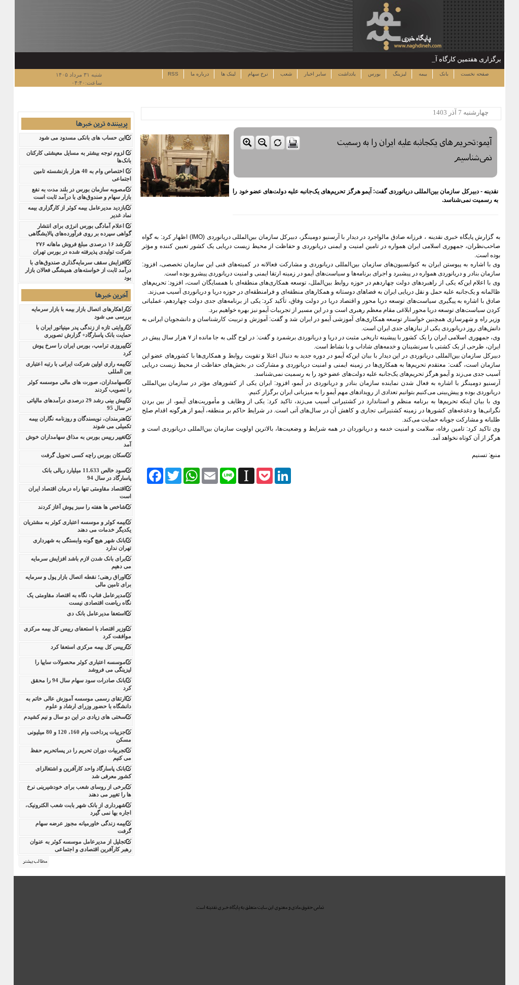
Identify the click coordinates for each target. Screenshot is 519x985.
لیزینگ (398, 74)
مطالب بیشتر (35, 861)
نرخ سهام (257, 74)
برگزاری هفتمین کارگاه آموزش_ (457, 59)
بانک (443, 74)
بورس (373, 74)
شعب (285, 74)
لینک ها (227, 74)
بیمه (422, 74)
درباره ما (199, 74)
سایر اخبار (314, 74)
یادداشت (346, 74)
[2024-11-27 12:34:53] (365, 125)
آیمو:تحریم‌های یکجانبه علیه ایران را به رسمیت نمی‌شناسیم (414, 149)
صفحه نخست (474, 74)
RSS (173, 74)
